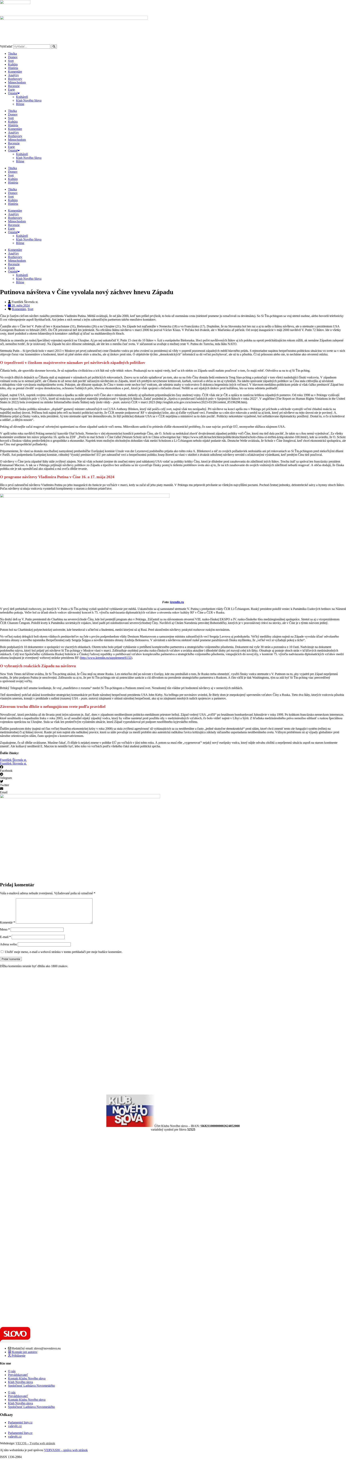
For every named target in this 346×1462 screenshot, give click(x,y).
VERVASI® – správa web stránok (66, 1450)
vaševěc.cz (15, 1426)
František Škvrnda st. (13, 760)
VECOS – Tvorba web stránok (35, 1443)
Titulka (12, 53)
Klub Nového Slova (28, 100)
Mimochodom (17, 82)
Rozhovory (15, 78)
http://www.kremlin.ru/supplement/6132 (106, 657)
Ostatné (13, 93)
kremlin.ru (177, 602)
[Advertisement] (120, 1031)
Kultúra (13, 64)
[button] (173, 769)
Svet (11, 60)
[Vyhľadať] (54, 46)
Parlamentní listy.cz (20, 1422)
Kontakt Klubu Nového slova (26, 1378)
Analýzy (13, 75)
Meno (5, 929)
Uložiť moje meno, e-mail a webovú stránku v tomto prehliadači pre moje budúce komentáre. (63, 952)
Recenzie (14, 86)
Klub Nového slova (20, 1382)
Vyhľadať (6, 46)
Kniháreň (22, 97)
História (13, 68)
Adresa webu (8, 944)
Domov (13, 57)
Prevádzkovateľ (18, 1374)
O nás (11, 1371)
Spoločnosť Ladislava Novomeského (31, 1385)
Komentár (7, 922)
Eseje (11, 89)
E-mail (5, 937)
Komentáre (15, 71)
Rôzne (20, 104)
